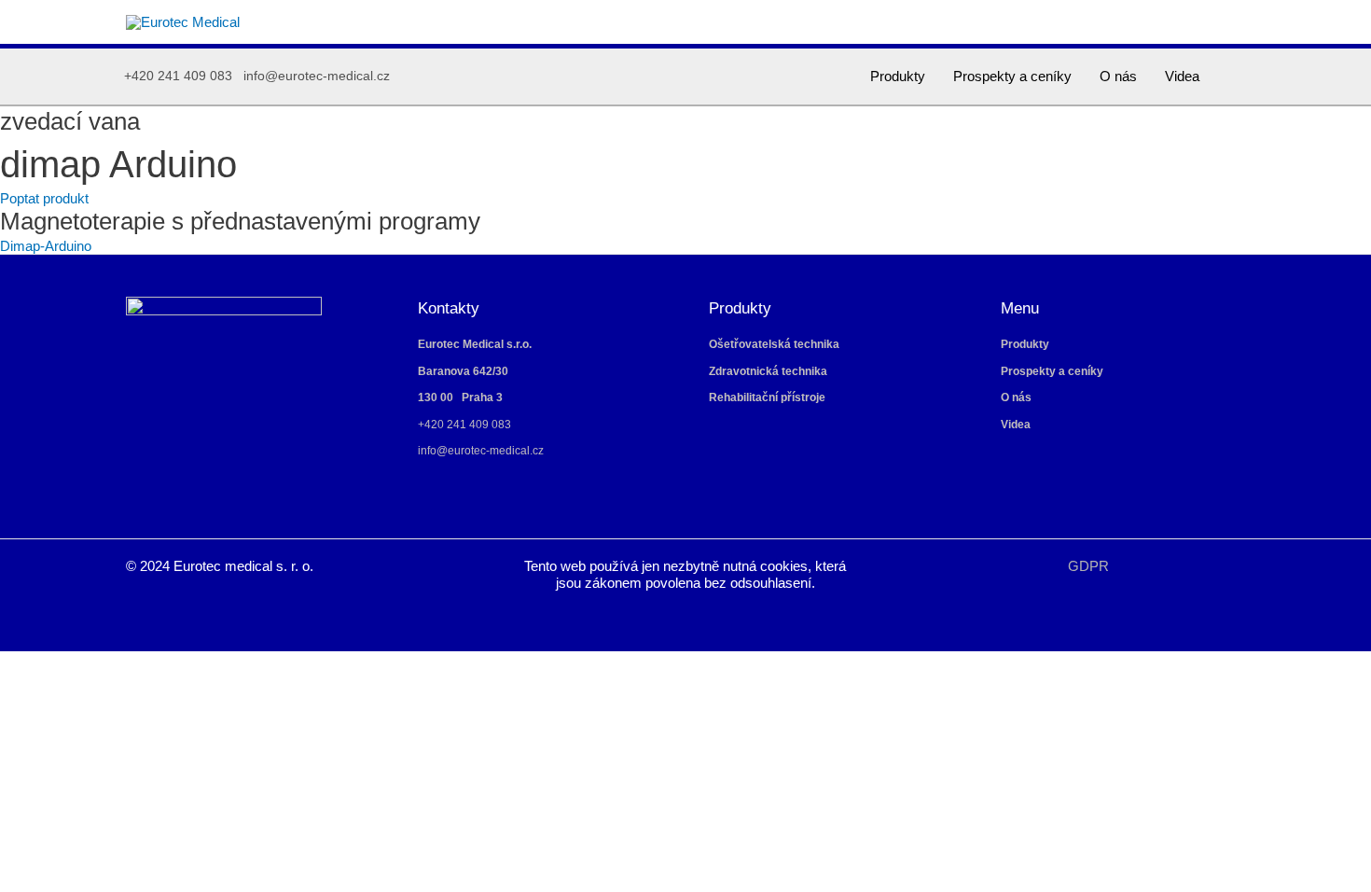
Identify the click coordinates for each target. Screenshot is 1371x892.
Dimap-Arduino (45, 246)
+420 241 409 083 (178, 75)
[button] (1238, 77)
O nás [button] (1118, 76)
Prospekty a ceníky (1012, 76)
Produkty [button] (897, 76)
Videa (1182, 76)
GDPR (1088, 566)
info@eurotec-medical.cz (316, 75)
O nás (1016, 397)
